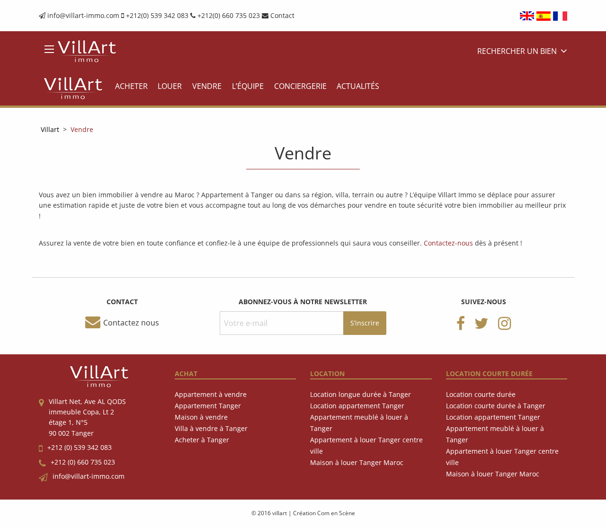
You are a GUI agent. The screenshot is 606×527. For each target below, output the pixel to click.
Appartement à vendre (211, 394)
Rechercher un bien (517, 51)
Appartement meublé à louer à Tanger (359, 423)
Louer (170, 86)
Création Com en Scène (324, 513)
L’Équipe (248, 86)
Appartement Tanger (208, 405)
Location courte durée (481, 394)
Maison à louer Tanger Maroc (356, 462)
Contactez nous (131, 322)
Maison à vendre (201, 417)
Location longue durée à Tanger (360, 394)
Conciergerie (300, 86)
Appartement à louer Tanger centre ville (366, 445)
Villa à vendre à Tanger (211, 428)
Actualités (358, 86)
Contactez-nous (448, 242)
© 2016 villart (269, 513)
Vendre (207, 86)
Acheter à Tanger (202, 439)
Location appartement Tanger (357, 405)
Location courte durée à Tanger (495, 405)
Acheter (131, 86)
